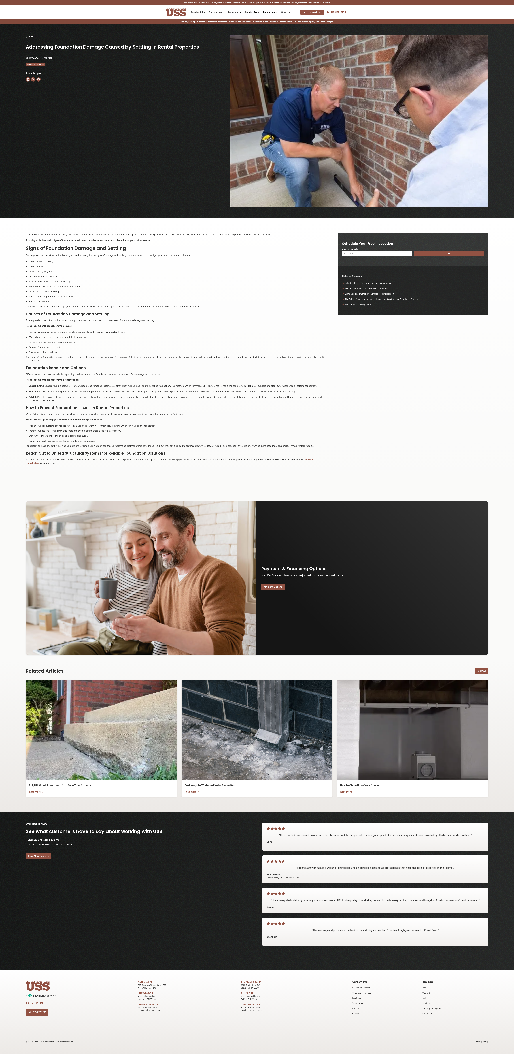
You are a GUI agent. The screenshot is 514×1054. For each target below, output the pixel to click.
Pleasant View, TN (148, 1004)
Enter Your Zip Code (350, 249)
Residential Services (361, 987)
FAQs (424, 998)
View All (482, 670)
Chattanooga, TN (251, 982)
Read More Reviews (38, 856)
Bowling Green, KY (251, 1004)
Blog (424, 987)
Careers (355, 1013)
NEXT (449, 253)
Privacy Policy (482, 1041)
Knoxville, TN (145, 993)
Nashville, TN (145, 982)
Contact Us (427, 1013)
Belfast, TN (247, 993)
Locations (233, 12)
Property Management (432, 1008)
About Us (285, 12)
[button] (197, 12)
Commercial (215, 12)
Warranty (426, 993)
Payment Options (273, 586)
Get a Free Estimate (312, 12)
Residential (197, 12)
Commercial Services (361, 993)
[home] (176, 12)
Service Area (252, 12)
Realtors (426, 1003)
